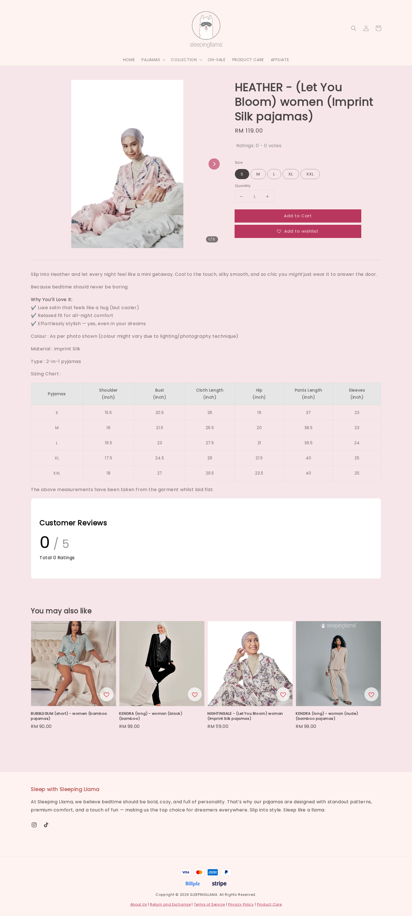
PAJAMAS (151, 59)
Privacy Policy (241, 904)
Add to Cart (298, 216)
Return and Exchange (170, 904)
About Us (138, 904)
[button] (354, 28)
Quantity (243, 185)
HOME (129, 60)
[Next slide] (214, 164)
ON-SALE (216, 60)
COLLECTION (184, 59)
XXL (310, 174)
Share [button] (249, 248)
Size (239, 162)
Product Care (269, 904)
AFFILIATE (280, 60)
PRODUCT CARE (248, 60)
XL (290, 174)
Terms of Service (209, 904)
